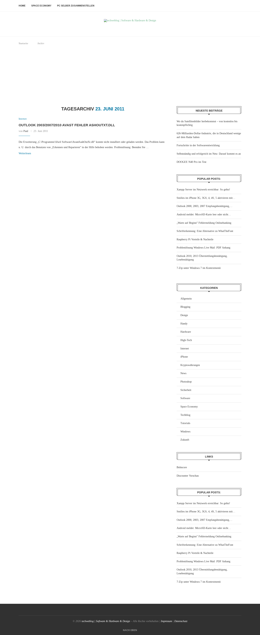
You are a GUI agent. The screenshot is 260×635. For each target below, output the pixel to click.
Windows (185, 431)
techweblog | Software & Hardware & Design (106, 621)
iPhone (184, 356)
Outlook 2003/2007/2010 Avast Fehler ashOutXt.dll (67, 125)
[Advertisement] (130, 75)
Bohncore (182, 467)
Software (185, 398)
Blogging (185, 306)
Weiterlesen (25, 153)
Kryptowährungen (190, 365)
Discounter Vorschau (188, 475)
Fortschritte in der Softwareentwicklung (198, 145)
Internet (184, 348)
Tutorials (185, 423)
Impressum (166, 621)
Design (184, 315)
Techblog (185, 415)
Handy (183, 323)
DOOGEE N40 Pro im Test (191, 162)
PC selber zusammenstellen (75, 5)
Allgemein (186, 298)
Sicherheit (185, 390)
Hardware (185, 331)
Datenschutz (180, 621)
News (183, 373)
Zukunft (184, 439)
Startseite (23, 43)
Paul (25, 131)
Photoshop (186, 381)
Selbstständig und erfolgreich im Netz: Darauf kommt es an (209, 153)
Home (22, 5)
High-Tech (186, 340)
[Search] (239, 5)
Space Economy (41, 5)
